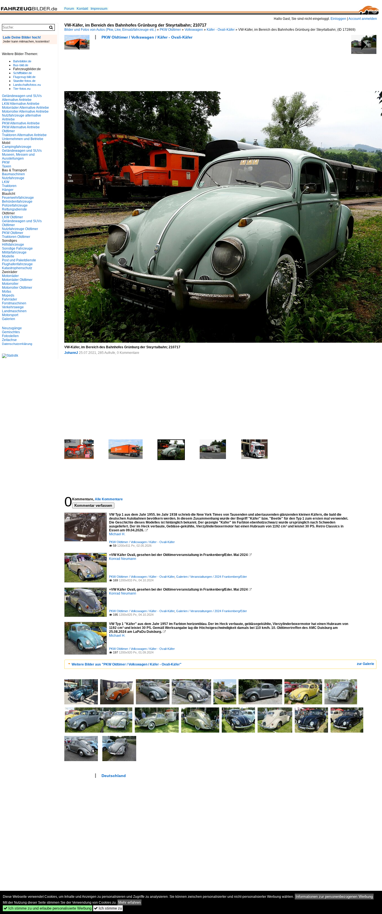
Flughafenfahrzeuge (17, 264)
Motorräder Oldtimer (17, 280)
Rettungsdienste (14, 209)
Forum (69, 9)
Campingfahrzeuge (16, 147)
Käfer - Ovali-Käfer (221, 30)
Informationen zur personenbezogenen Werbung (334, 896)
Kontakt (82, 9)
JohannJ (71, 353)
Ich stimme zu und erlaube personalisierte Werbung (47, 908)
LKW (5, 182)
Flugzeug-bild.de (24, 77)
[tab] (220, 664)
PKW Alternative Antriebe (21, 123)
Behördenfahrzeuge (17, 201)
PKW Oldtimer (170, 30)
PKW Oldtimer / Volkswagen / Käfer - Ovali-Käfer (147, 37)
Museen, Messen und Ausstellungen (18, 156)
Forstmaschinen (14, 303)
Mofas (6, 291)
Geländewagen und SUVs (22, 151)
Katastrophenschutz (17, 268)
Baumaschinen (13, 174)
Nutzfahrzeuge (13, 178)
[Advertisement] (166, 67)
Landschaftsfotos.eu (27, 84)
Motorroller (10, 284)
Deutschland (114, 775)
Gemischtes (11, 332)
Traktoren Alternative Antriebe (24, 135)
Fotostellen (10, 336)
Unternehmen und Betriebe (22, 139)
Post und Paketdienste (19, 260)
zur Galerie (365, 664)
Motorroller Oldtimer (17, 288)
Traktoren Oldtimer (16, 237)
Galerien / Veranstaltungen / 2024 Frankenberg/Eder (211, 576)
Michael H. (117, 534)
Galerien (8, 319)
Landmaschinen (14, 311)
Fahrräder (9, 299)
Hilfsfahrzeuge (13, 245)
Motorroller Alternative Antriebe (25, 111)
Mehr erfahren (129, 902)
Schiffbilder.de (22, 73)
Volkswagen (194, 30)
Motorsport (10, 315)
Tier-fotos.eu (21, 88)
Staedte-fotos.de (24, 80)
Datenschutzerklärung (17, 343)
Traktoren (9, 186)
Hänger (7, 190)
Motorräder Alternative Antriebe (25, 108)
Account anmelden (362, 19)
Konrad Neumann (122, 559)
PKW (6, 162)
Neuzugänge (12, 328)
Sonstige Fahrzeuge (17, 248)
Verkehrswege (13, 307)
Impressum (99, 9)
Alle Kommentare (109, 499)
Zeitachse (9, 340)
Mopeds (8, 295)
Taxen (6, 166)
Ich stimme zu (108, 908)
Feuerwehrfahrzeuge (18, 198)
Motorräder (10, 276)
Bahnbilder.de (22, 61)
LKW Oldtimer (12, 217)
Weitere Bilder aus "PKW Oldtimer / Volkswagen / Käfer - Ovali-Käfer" (126, 664)
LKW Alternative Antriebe (20, 104)
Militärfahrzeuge (14, 252)
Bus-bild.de (20, 65)
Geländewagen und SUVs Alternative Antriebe (22, 98)
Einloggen (338, 19)
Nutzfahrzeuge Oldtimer (20, 229)
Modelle (8, 256)
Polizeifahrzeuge (15, 205)
